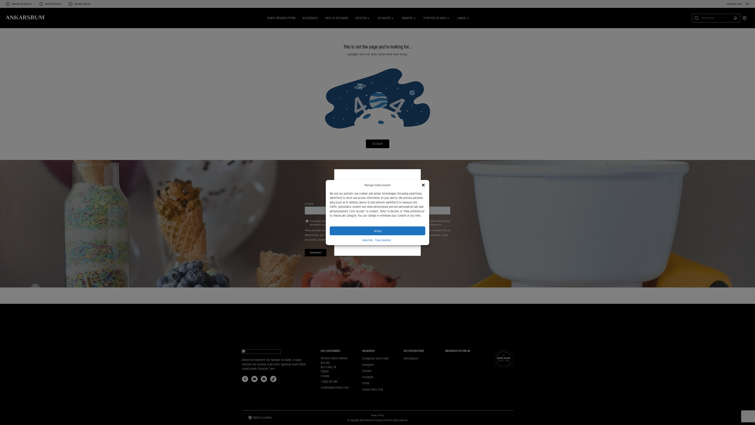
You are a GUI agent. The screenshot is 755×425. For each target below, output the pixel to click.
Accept (377, 231)
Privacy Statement (383, 239)
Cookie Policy (367, 239)
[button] (423, 185)
